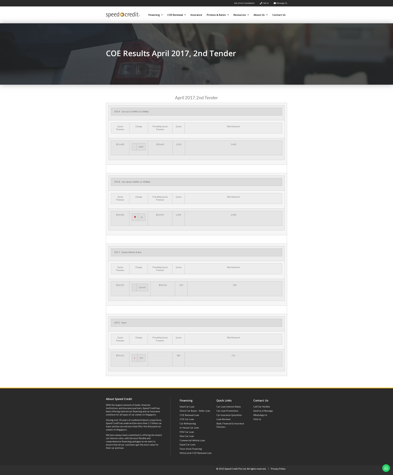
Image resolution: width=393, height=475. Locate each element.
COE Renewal (175, 15)
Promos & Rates (216, 15)
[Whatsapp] (386, 468)
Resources (239, 15)
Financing (154, 15)
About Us (259, 15)
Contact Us (279, 15)
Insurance (196, 15)
